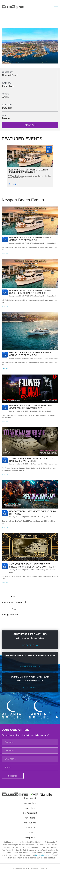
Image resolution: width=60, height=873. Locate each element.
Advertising (30, 818)
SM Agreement (30, 813)
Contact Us (28, 645)
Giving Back (30, 837)
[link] (30, 163)
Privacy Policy (30, 808)
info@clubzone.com (43, 855)
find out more (28, 688)
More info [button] (13, 184)
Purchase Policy (30, 803)
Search (30, 125)
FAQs (30, 832)
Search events (28, 666)
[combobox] (30, 75)
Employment (30, 798)
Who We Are (30, 823)
